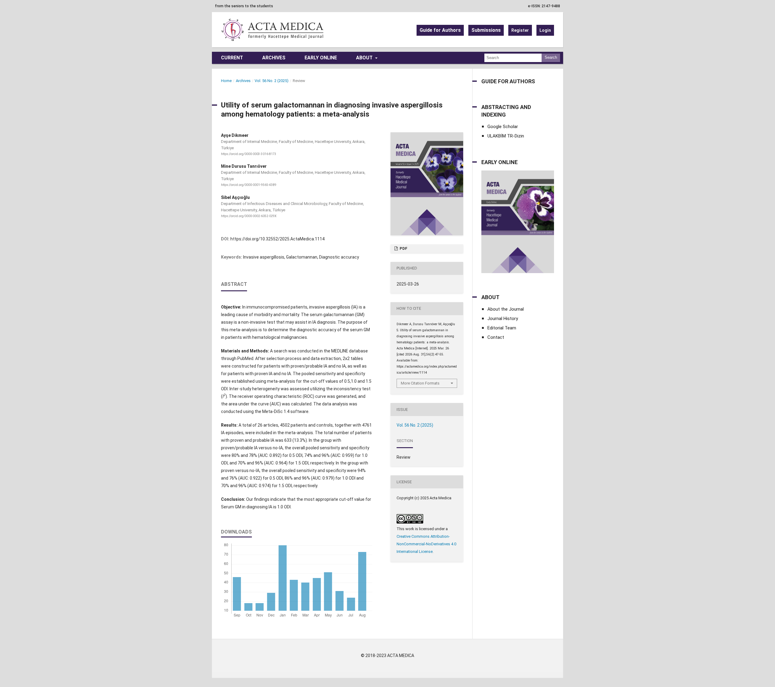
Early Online (321, 58)
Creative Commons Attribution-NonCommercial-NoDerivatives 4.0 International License (426, 544)
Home (226, 80)
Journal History (502, 318)
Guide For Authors (508, 81)
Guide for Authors (440, 30)
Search (551, 57)
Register (520, 30)
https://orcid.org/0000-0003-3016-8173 (248, 154)
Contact (495, 337)
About (365, 58)
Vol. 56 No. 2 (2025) (272, 80)
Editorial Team (501, 328)
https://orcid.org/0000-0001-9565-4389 (248, 185)
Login (545, 30)
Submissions (486, 30)
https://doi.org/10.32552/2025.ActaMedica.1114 (277, 238)
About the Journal (505, 309)
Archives (273, 58)
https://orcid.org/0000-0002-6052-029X (248, 216)
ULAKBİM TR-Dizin (505, 136)
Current (232, 58)
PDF (403, 248)
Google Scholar (502, 126)
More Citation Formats (420, 383)
